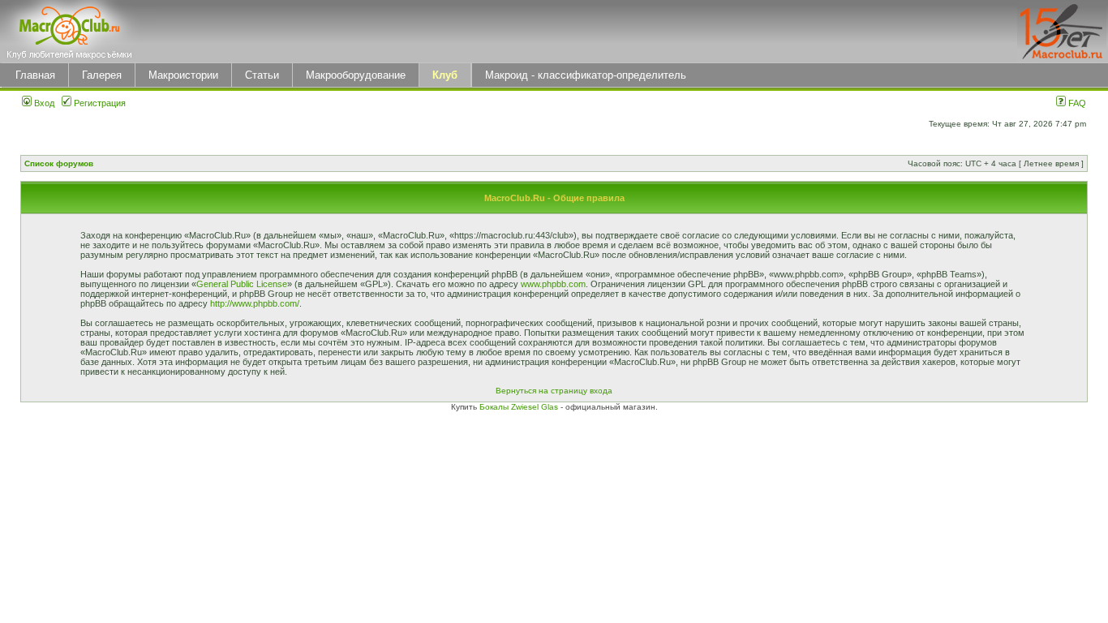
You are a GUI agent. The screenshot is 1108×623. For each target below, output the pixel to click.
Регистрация (98, 103)
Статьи (262, 75)
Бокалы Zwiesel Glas (519, 406)
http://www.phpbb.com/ (254, 303)
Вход (43, 103)
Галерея (102, 75)
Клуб (444, 75)
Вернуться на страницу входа (554, 390)
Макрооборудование (356, 75)
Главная (35, 75)
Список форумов (58, 163)
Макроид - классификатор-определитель (585, 75)
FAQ (1076, 103)
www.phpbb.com (553, 284)
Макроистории (183, 75)
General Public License (241, 284)
